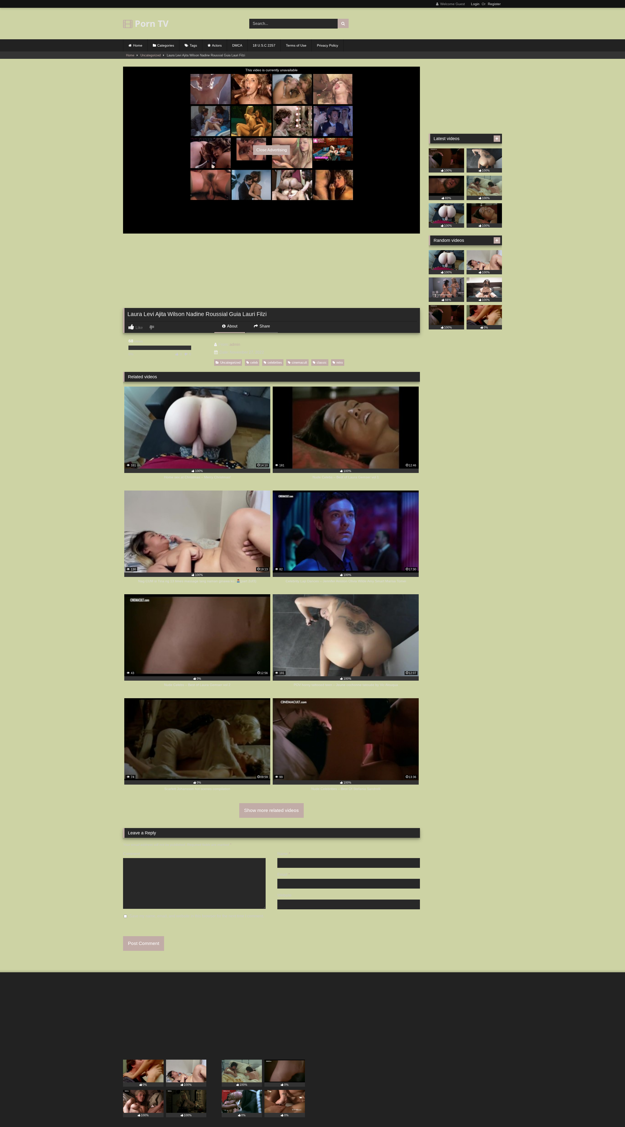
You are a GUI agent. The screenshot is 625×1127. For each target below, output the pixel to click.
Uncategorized (150, 55)
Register (494, 4)
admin (234, 344)
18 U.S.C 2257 (264, 45)
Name (283, 854)
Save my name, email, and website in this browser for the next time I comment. (196, 916)
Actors (217, 45)
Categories (165, 45)
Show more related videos (271, 810)
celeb (254, 362)
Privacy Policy (327, 45)
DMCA (237, 45)
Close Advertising (271, 150)
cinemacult (299, 362)
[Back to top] (609, 1112)
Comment (131, 854)
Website (284, 895)
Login (475, 4)
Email (283, 874)
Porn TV (150, 24)
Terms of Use (296, 45)
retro (339, 362)
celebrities (275, 362)
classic (322, 362)
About (231, 326)
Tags (193, 45)
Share (264, 326)
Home (137, 45)
